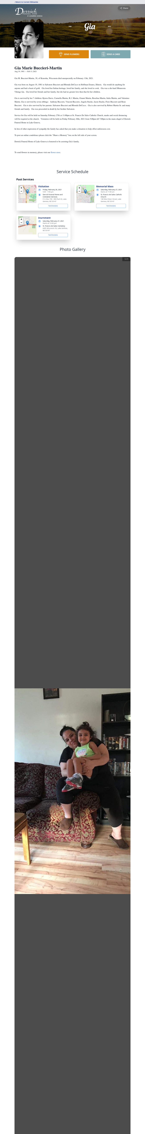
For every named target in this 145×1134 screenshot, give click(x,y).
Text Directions (53, 206)
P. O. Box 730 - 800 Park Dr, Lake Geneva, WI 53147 (54, 200)
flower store (55, 152)
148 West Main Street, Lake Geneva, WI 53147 (111, 200)
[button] (27, 191)
